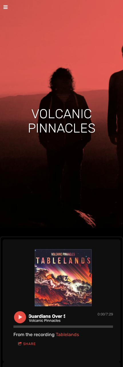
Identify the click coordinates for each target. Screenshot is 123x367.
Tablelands (67, 334)
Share (29, 344)
